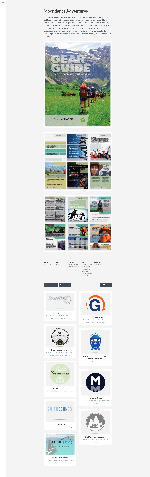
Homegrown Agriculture (60, 350)
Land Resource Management (95, 437)
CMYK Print (84, 268)
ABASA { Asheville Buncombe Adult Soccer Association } (95, 358)
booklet (83, 266)
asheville (90, 264)
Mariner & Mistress (95, 398)
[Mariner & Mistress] (95, 383)
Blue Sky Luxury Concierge (60, 458)
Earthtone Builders (60, 389)
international (85, 273)
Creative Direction (54, 318)
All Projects (106, 285)
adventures (84, 264)
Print (79, 268)
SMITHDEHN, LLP (60, 425)
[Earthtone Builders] (60, 374)
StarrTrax (60, 313)
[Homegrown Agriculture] (60, 336)
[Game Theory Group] (95, 304)
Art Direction (72, 264)
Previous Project (51, 285)
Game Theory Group (95, 317)
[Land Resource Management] (95, 422)
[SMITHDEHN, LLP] (60, 412)
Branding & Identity (57, 315)
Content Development (68, 315)
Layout (75, 268)
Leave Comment (98, 264)
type (88, 275)
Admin (57, 264)
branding (88, 266)
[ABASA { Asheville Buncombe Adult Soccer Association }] (95, 342)
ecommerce (95, 403)
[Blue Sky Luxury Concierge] (60, 445)
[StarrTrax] (60, 302)
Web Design (67, 318)
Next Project (64, 285)
